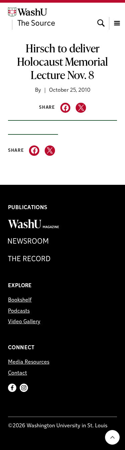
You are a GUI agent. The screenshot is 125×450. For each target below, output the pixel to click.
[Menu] (117, 17)
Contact (17, 373)
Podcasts (19, 311)
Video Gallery (24, 322)
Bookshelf (20, 300)
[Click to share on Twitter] (81, 108)
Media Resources (28, 362)
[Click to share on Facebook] (65, 108)
